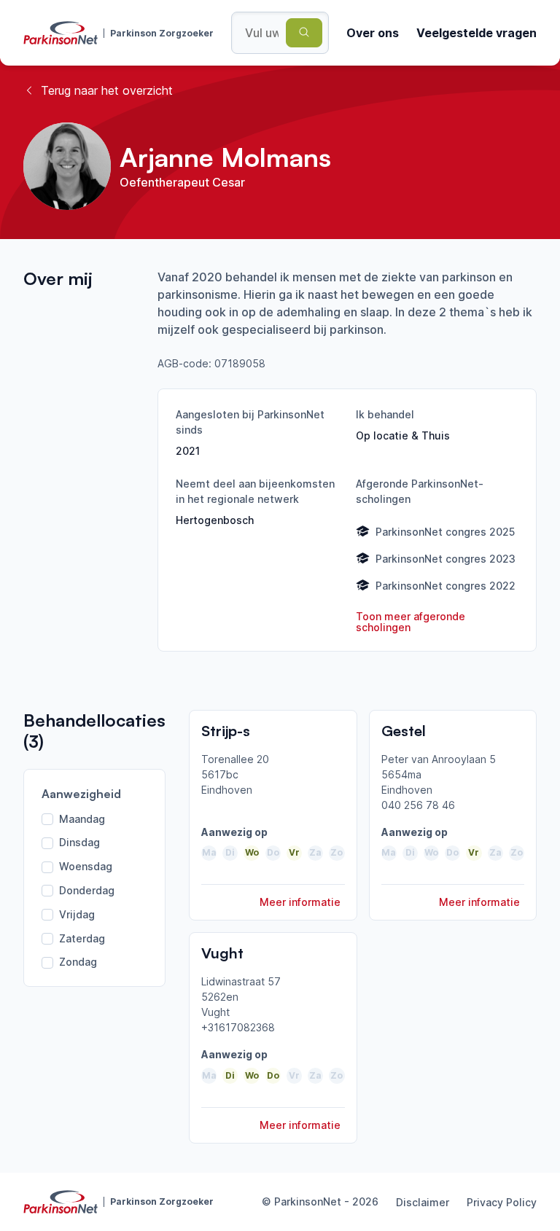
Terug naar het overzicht (107, 90)
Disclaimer (422, 1202)
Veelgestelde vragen (476, 33)
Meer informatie (300, 902)
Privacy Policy (502, 1202)
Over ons (372, 33)
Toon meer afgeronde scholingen (410, 622)
